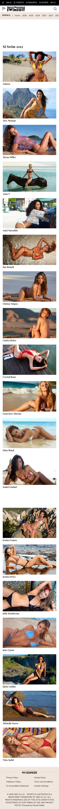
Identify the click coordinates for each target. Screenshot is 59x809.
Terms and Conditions (43, 782)
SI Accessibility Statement (17, 786)
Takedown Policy (13, 782)
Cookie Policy (40, 778)
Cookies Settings (41, 786)
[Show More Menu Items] (3, 8)
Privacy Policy (12, 778)
